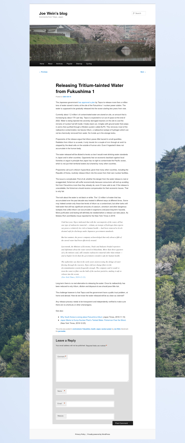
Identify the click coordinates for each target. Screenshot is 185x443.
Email (61, 403)
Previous (43, 72)
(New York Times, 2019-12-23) (73, 277)
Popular (69, 63)
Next (143, 72)
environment (77, 329)
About (50, 63)
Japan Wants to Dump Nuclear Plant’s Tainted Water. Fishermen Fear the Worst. (93, 320)
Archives (59, 63)
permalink (61, 331)
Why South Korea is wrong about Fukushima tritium (81, 317)
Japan (98, 329)
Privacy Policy (80, 434)
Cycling (89, 63)
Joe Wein (117, 329)
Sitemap (79, 63)
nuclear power (106, 329)
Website (60, 416)
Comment (62, 357)
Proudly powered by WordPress (98, 434)
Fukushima (86, 329)
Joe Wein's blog (53, 13)
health (93, 329)
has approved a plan (86, 102)
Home (42, 63)
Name (61, 391)
